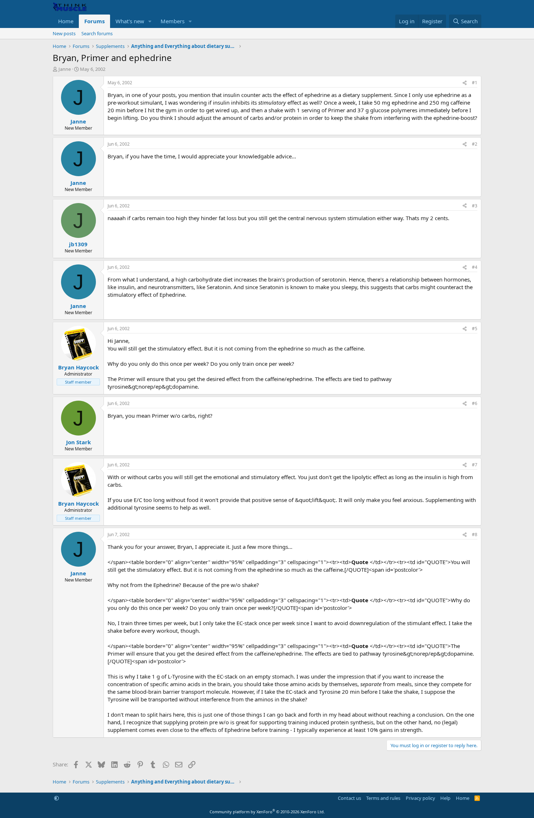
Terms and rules (383, 798)
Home (65, 21)
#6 (474, 403)
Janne (64, 69)
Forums (94, 21)
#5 (474, 328)
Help (445, 798)
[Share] (464, 83)
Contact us (349, 798)
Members (173, 21)
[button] (150, 21)
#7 (474, 465)
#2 (474, 144)
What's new (130, 21)
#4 (474, 267)
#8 (474, 534)
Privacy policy (420, 798)
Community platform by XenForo (267, 811)
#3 (474, 206)
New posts (64, 33)
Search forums (97, 33)
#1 (474, 83)
